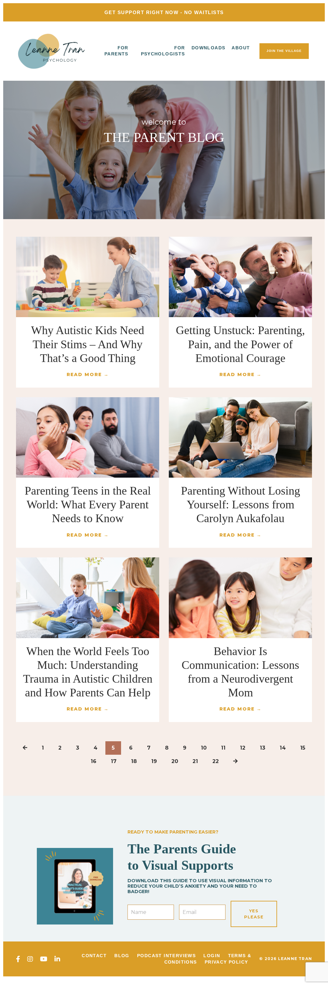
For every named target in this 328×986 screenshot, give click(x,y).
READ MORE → (88, 374)
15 (302, 748)
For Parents (116, 51)
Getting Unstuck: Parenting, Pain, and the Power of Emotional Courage (240, 344)
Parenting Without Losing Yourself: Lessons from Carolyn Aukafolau (240, 504)
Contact (94, 955)
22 (215, 761)
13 (262, 748)
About (241, 47)
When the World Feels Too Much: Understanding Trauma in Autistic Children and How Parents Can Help (87, 672)
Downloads (209, 47)
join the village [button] (284, 51)
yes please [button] (254, 913)
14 (283, 748)
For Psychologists (163, 51)
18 (134, 761)
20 (174, 761)
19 (154, 761)
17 (114, 761)
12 (242, 748)
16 (93, 761)
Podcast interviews (166, 955)
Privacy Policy (226, 962)
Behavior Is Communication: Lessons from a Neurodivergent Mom (240, 672)
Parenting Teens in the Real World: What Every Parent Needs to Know (88, 504)
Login (211, 955)
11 (223, 748)
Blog (121, 955)
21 (195, 761)
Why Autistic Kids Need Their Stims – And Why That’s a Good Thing (87, 344)
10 (204, 748)
